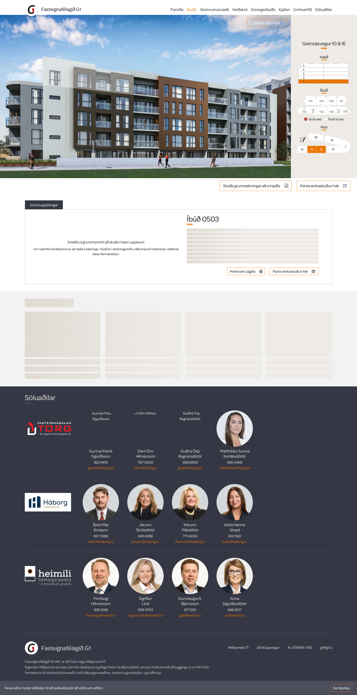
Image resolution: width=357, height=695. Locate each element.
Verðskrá (240, 9)
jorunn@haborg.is (145, 541)
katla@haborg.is (235, 541)
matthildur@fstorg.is (235, 467)
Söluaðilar (323, 9)
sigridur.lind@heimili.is (145, 615)
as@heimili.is (235, 615)
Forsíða (177, 9)
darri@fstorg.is (145, 467)
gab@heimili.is (190, 615)
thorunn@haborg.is (190, 541)
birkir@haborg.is (100, 541)
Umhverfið (302, 9)
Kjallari (284, 9)
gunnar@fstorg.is (101, 467)
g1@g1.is (326, 647)
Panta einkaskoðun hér (319, 185)
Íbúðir (192, 9)
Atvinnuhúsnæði (214, 9)
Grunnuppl (44, 204)
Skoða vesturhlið (267, 22)
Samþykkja (341, 688)
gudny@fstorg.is (190, 467)
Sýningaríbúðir (263, 9)
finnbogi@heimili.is (100, 615)
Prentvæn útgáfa (243, 271)
